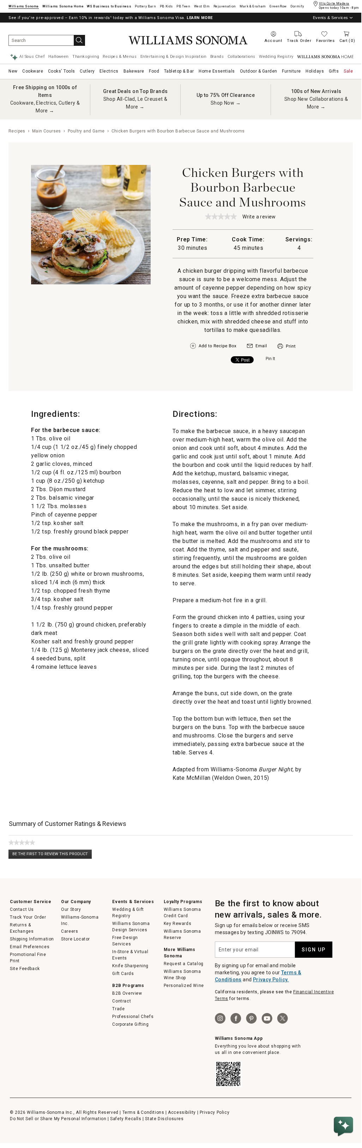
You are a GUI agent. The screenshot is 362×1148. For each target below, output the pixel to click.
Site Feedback (25, 968)
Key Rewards (178, 923)
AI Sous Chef (32, 56)
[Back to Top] (344, 1105)
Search (79, 40)
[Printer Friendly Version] (286, 349)
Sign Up (314, 949)
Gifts (334, 71)
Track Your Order (28, 917)
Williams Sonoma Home (62, 6)
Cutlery (87, 71)
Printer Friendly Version (286, 346)
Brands (217, 56)
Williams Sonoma (23, 6)
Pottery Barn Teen (183, 6)
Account (273, 40)
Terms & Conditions (143, 1112)
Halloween (58, 56)
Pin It (270, 358)
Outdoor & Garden (258, 71)
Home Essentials (217, 71)
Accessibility (182, 1112)
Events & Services (330, 18)
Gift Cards (123, 973)
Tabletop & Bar (179, 71)
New (13, 71)
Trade (118, 1008)
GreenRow (278, 6)
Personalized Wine (184, 985)
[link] (221, 216)
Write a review (259, 217)
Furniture (291, 71)
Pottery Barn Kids (166, 6)
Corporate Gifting (130, 1024)
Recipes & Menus (120, 56)
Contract (121, 1001)
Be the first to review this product (52, 855)
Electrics (109, 71)
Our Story (71, 909)
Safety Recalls (125, 1118)
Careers (69, 931)
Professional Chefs (132, 1016)
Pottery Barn (145, 6)
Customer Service (31, 901)
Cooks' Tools (61, 71)
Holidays (315, 71)
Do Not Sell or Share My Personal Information (58, 1118)
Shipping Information (32, 939)
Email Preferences (29, 946)
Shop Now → (226, 103)
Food (154, 71)
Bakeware (133, 71)
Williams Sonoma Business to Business (109, 6)
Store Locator (75, 939)
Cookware (32, 71)
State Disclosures (164, 1118)
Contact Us (22, 909)
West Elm (202, 6)
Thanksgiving (85, 56)
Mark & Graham (253, 6)
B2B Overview (127, 993)
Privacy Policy (214, 1112)
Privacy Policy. (271, 979)
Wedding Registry (276, 56)
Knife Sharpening (130, 965)
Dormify (297, 6)
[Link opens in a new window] (257, 347)
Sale (348, 71)
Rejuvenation (224, 6)
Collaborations (241, 56)
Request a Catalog (184, 963)
